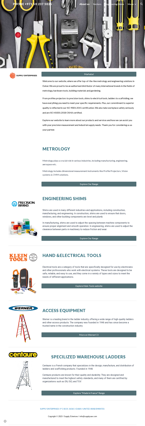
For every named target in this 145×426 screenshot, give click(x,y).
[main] (89, 107)
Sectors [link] (97, 4)
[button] (141, 4)
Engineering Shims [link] (114, 4)
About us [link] (84, 4)
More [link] (131, 4)
